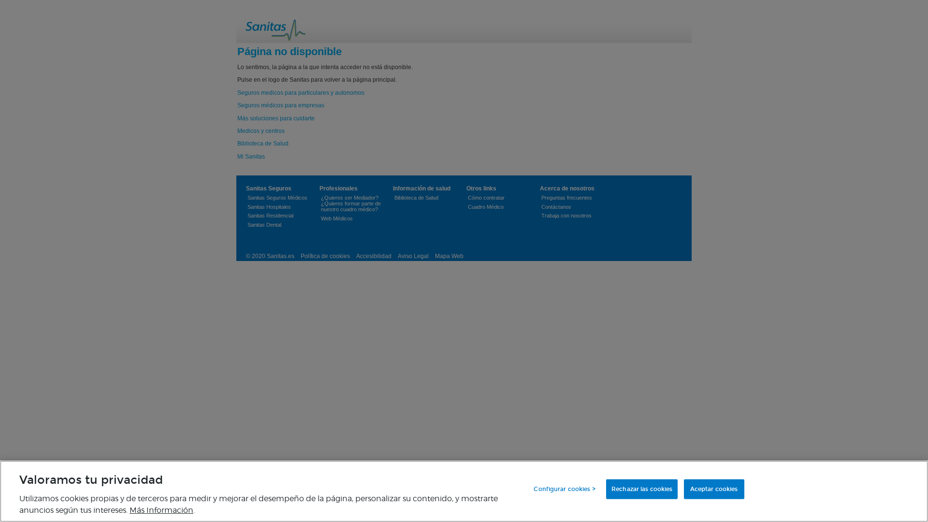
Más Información (161, 510)
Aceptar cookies (714, 489)
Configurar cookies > (564, 489)
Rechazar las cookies (641, 489)
